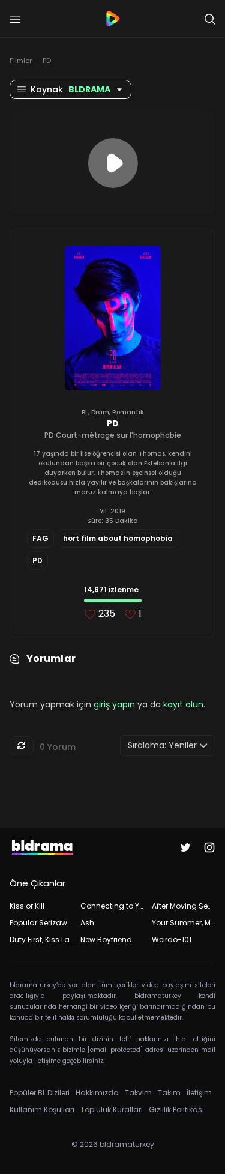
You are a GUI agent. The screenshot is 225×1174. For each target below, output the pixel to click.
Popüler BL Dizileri (40, 1093)
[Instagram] (209, 847)
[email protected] (115, 1049)
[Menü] (15, 19)
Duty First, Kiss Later (41, 939)
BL (85, 412)
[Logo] (112, 18)
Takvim (138, 1093)
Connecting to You (112, 906)
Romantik (128, 412)
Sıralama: (162, 745)
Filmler (21, 60)
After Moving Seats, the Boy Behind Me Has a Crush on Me (183, 906)
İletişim (199, 1093)
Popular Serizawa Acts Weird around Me (41, 923)
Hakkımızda (97, 1093)
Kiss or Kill (27, 906)
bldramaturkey (127, 1144)
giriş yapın (114, 704)
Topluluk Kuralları (111, 1109)
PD (47, 60)
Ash (87, 923)
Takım (169, 1093)
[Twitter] (185, 847)
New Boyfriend (106, 939)
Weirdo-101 (171, 939)
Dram (100, 412)
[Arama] (210, 19)
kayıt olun (183, 704)
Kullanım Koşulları (42, 1109)
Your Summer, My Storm (183, 923)
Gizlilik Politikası (176, 1109)
